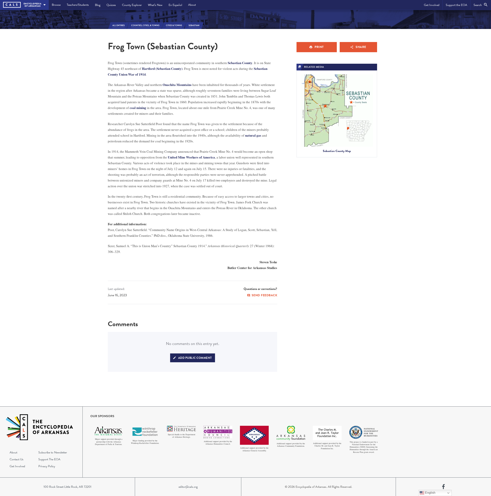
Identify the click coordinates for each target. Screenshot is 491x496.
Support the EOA (456, 5)
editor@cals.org (188, 486)
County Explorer (132, 5)
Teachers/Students (78, 4)
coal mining (138, 107)
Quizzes (111, 5)
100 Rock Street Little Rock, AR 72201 (67, 486)
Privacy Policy (46, 466)
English (429, 492)
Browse (56, 4)
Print (319, 47)
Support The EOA (49, 459)
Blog (97, 5)
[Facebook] (443, 487)
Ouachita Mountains (177, 84)
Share (361, 47)
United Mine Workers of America (191, 157)
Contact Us (16, 459)
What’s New (155, 5)
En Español (175, 5)
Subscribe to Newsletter (52, 452)
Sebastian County (240, 62)
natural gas (253, 135)
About (192, 4)
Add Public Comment (195, 358)
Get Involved (431, 5)
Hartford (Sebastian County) (162, 68)
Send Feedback (264, 295)
